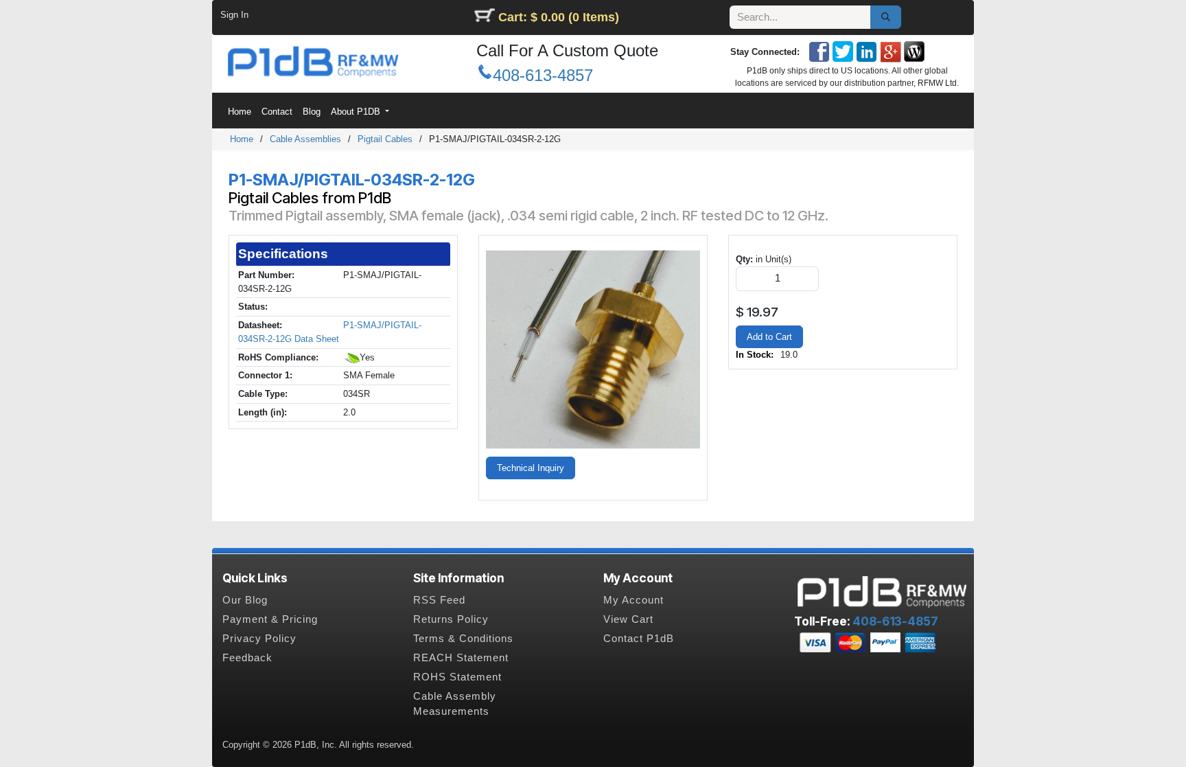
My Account (633, 600)
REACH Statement (461, 657)
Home (241, 139)
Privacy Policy (259, 638)
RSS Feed (439, 600)
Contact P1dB (638, 638)
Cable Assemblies (305, 139)
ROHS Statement (457, 677)
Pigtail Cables (385, 139)
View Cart (628, 619)
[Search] (885, 17)
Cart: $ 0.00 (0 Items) (558, 17)
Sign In (234, 15)
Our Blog (245, 600)
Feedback (247, 657)
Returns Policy (451, 619)
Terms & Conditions (463, 638)
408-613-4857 (543, 75)
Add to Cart (769, 337)
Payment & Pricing (270, 619)
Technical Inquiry (530, 468)
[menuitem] (239, 112)
